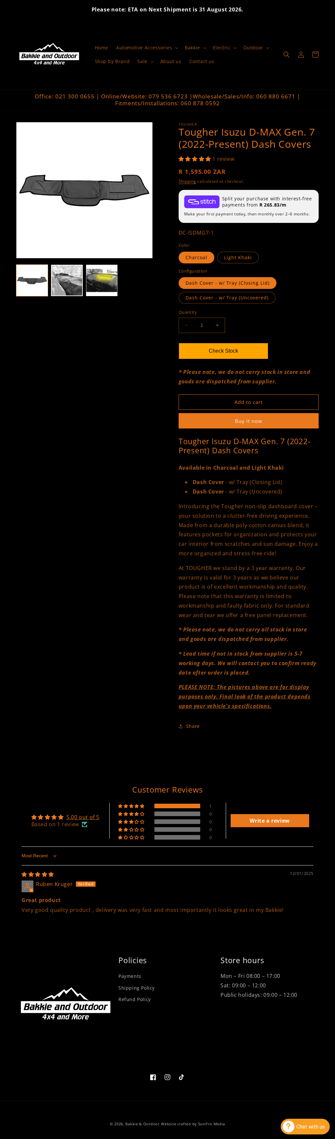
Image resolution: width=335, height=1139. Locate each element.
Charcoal (196, 257)
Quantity (188, 312)
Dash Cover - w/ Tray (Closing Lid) (227, 283)
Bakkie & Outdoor (142, 1123)
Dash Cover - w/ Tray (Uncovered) (227, 297)
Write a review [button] (270, 820)
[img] (38, 874)
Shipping (187, 181)
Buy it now (248, 421)
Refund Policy (134, 999)
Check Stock (223, 351)
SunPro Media (211, 1123)
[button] (146, 48)
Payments (129, 976)
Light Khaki (238, 257)
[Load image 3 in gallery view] (66, 280)
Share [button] (193, 726)
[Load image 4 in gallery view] (101, 280)
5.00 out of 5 (82, 817)
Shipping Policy (136, 988)
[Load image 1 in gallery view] (32, 280)
